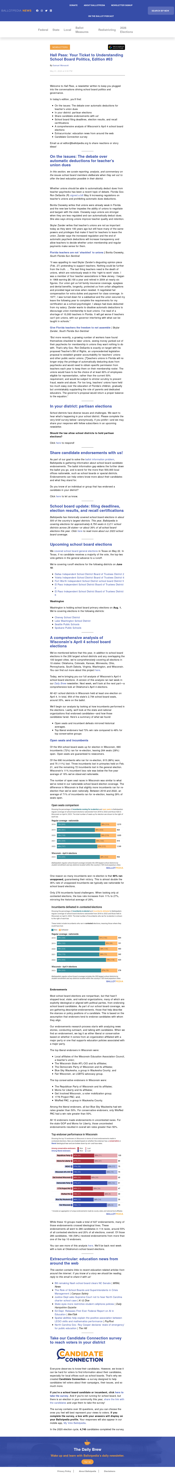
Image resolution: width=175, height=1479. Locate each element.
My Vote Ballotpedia (75, 1423)
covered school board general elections (76, 551)
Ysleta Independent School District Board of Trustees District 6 (89, 577)
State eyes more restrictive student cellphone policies (84, 1304)
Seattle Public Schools (67, 624)
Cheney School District (67, 617)
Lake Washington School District (73, 620)
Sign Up (87, 1462)
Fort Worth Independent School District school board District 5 (89, 581)
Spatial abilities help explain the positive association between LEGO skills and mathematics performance (88, 1319)
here (58, 442)
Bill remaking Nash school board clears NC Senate (83, 1283)
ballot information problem (99, 459)
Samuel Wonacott (61, 65)
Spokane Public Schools (68, 627)
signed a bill (76, 195)
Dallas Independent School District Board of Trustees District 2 (89, 574)
